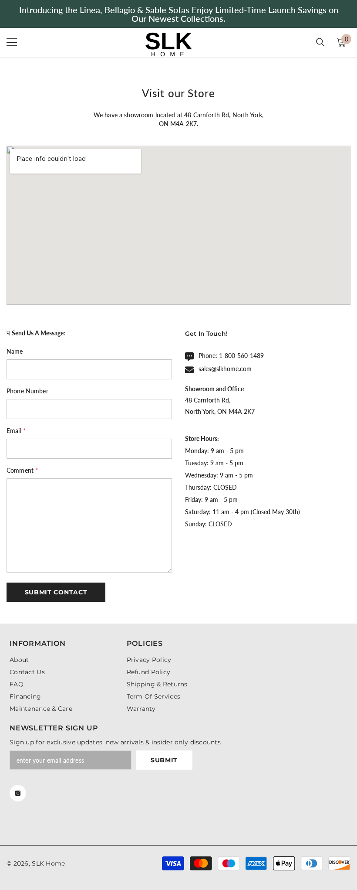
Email (16, 430)
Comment (22, 470)
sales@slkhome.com (225, 368)
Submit (164, 760)
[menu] (12, 42)
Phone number (27, 391)
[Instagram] (18, 793)
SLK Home (48, 863)
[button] (56, 592)
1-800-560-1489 (241, 355)
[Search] (320, 42)
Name (15, 351)
